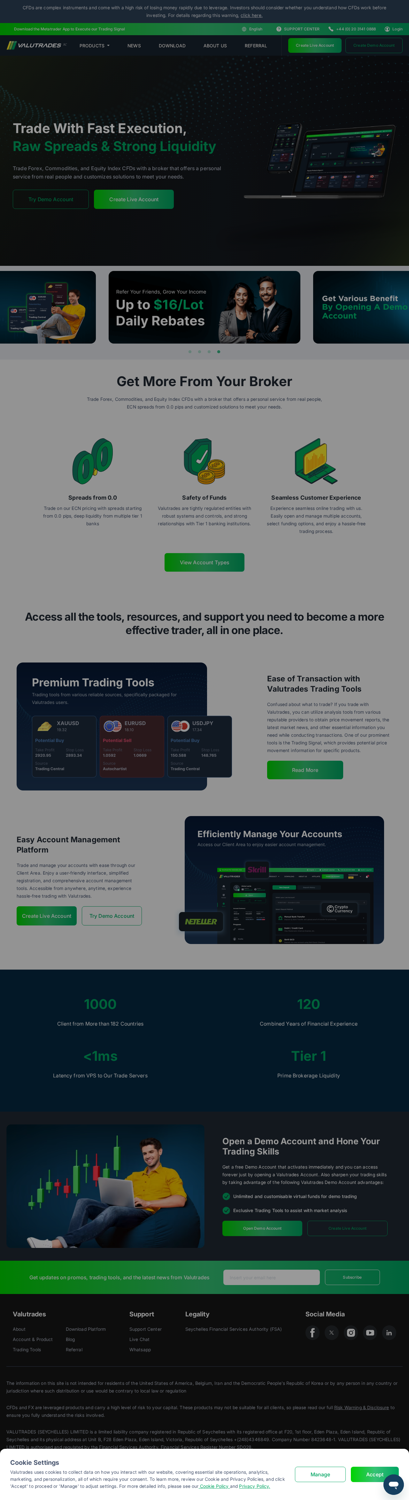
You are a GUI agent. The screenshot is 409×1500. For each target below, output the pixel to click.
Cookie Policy (214, 1486)
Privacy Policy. (254, 1486)
